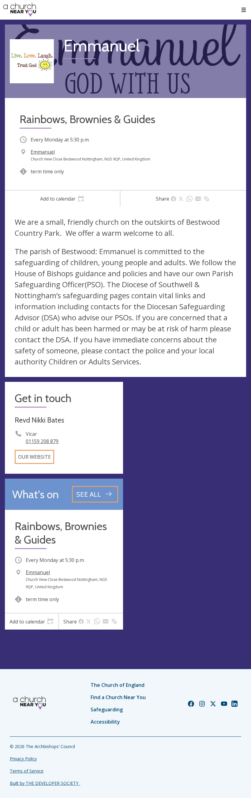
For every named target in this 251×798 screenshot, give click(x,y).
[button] (243, 10)
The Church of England (117, 685)
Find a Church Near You (118, 697)
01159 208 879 (42, 441)
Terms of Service (26, 771)
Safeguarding (107, 709)
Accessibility (105, 721)
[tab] (62, 199)
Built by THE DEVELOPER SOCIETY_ (45, 783)
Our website (34, 457)
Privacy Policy (23, 759)
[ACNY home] (19, 9)
